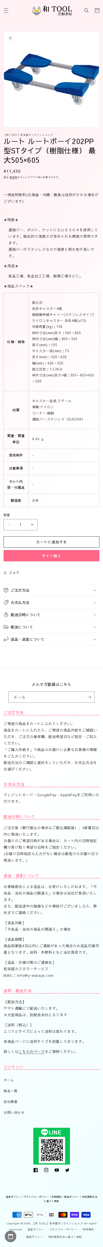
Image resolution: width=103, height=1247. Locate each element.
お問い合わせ (14, 1112)
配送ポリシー (72, 1196)
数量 (7, 515)
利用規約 (57, 1196)
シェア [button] (14, 572)
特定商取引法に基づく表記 (65, 1237)
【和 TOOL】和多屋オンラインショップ (57, 1223)
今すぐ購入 (51, 555)
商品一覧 (10, 1090)
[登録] (89, 697)
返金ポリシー (13, 1196)
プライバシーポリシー (36, 1196)
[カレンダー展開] (10, 1236)
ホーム (9, 1080)
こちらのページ (31, 1051)
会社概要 (10, 1101)
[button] (6, 10)
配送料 (13, 177)
